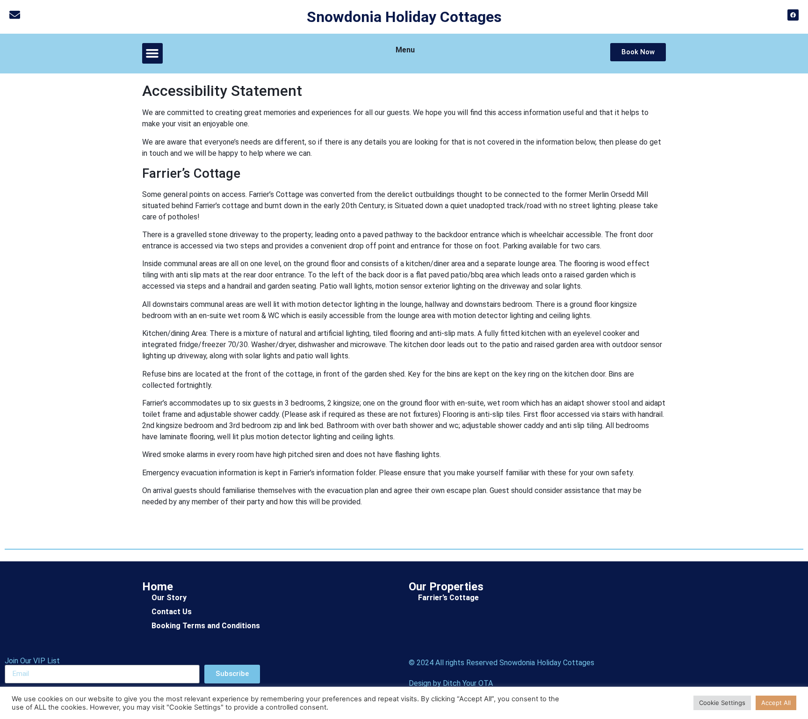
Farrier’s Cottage (448, 597)
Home (157, 586)
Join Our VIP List (32, 661)
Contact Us (172, 611)
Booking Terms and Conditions (206, 625)
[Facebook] (793, 15)
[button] (152, 53)
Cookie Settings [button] (722, 702)
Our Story (169, 597)
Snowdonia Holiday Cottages (404, 17)
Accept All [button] (776, 702)
